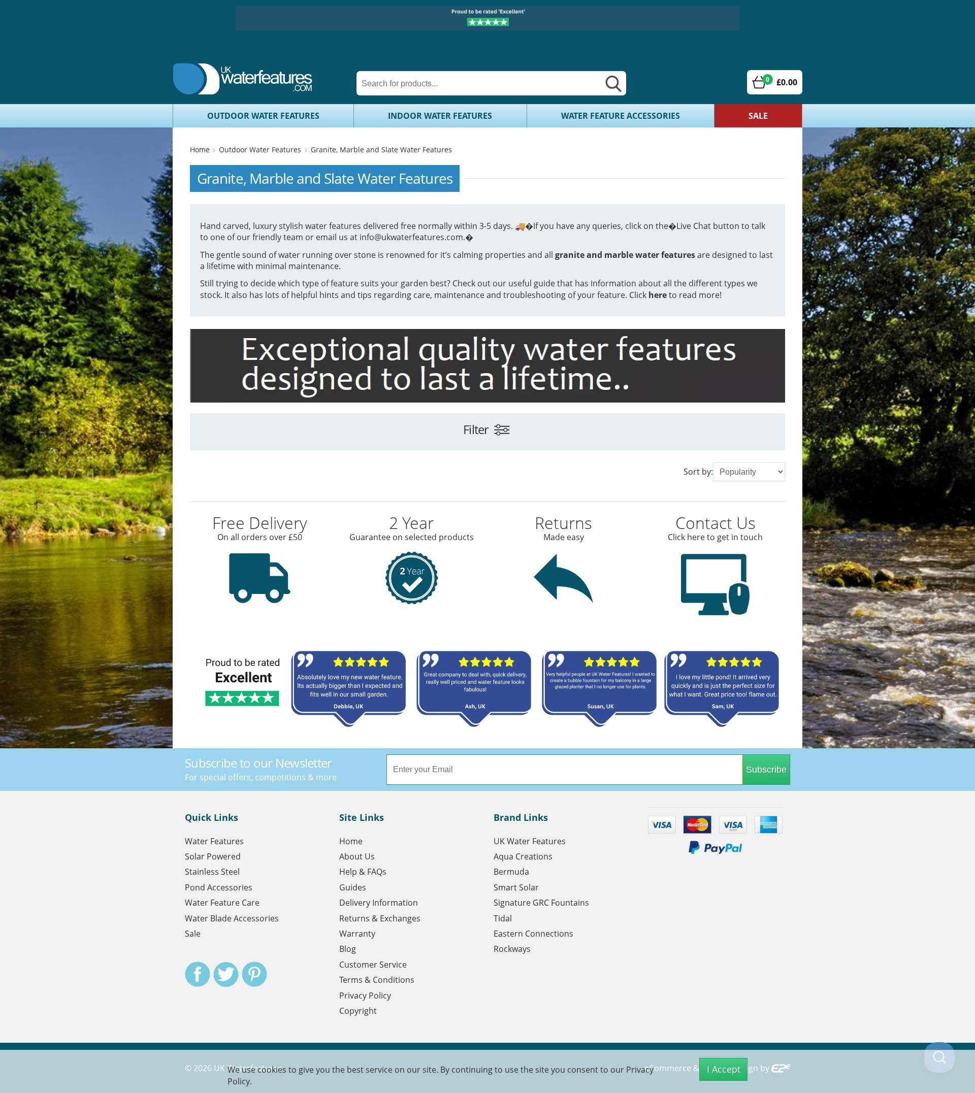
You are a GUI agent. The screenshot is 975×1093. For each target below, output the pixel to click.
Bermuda (511, 871)
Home (200, 149)
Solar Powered (213, 856)
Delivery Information (378, 902)
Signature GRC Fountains (541, 902)
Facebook (197, 974)
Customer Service (373, 964)
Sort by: (698, 471)
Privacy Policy (365, 995)
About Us (357, 856)
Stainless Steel (212, 871)
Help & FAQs (362, 871)
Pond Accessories (218, 887)
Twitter (226, 974)
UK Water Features (530, 841)
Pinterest (254, 974)
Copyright (358, 1010)
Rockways (512, 948)
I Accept (723, 1069)
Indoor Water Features (440, 115)
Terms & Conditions (376, 979)
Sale (758, 115)
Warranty (357, 933)
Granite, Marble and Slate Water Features (381, 149)
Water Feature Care (222, 902)
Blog (347, 948)
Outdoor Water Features (263, 115)
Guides (352, 887)
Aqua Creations (523, 856)
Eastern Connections (533, 933)
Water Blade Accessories (232, 918)
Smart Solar (516, 887)
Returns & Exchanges (379, 918)
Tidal (503, 918)
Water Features (214, 841)
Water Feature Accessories (620, 115)
